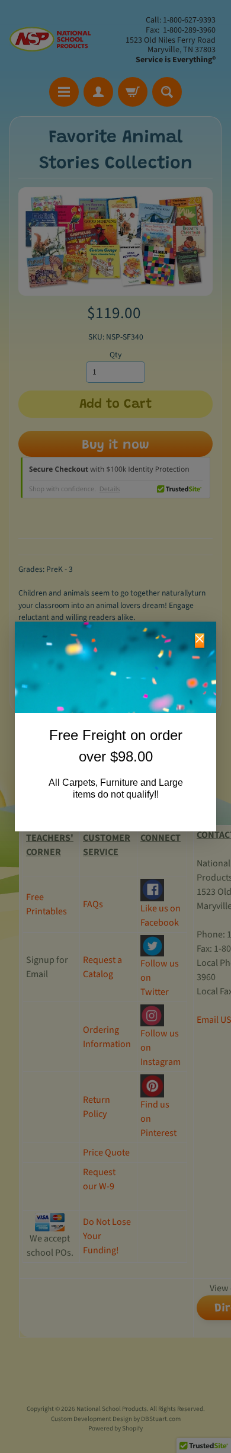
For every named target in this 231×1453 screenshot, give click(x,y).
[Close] (199, 640)
